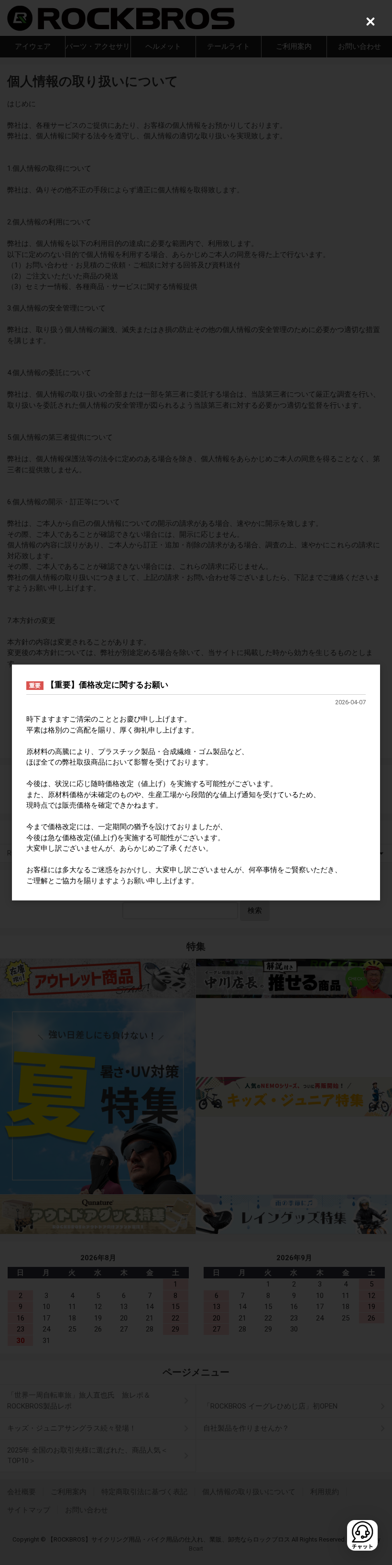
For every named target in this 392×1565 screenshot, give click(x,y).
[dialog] (196, 783)
